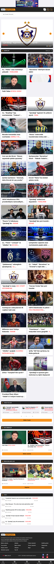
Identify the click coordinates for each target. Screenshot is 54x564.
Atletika (16, 543)
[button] (3, 34)
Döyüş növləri (4, 547)
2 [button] (24, 416)
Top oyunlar (4, 545)
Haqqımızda (44, 545)
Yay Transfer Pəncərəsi (8, 14)
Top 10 (16, 549)
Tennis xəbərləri (32, 545)
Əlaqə (43, 547)
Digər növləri (18, 545)
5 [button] (29, 416)
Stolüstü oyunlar (5, 549)
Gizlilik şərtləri (45, 543)
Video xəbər (51, 563)
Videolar (16, 547)
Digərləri (27, 487)
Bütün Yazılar (27, 420)
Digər (29, 547)
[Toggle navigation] (51, 9)
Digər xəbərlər (39, 563)
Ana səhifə (3, 563)
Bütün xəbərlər (27, 453)
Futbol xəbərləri (32, 543)
